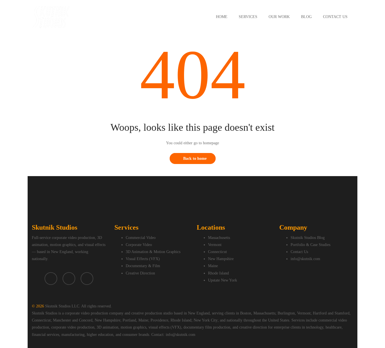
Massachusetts (219, 238)
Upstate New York (222, 280)
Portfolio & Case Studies (310, 245)
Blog (306, 17)
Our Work (279, 17)
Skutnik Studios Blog (308, 238)
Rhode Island (218, 273)
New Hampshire (221, 259)
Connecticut (217, 252)
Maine (213, 266)
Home (221, 17)
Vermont (215, 245)
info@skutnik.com (305, 259)
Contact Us (335, 17)
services (248, 17)
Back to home (195, 158)
